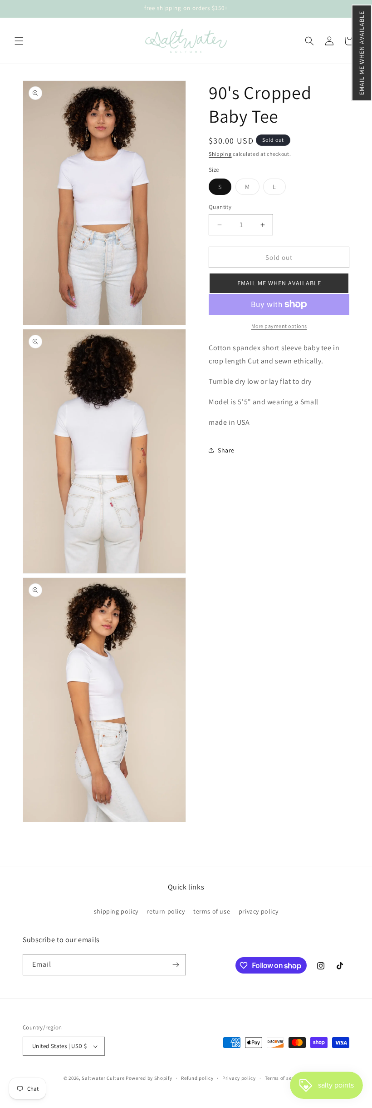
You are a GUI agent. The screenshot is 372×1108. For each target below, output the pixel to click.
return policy (166, 911)
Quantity (220, 207)
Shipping (220, 153)
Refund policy (197, 1078)
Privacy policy (239, 1078)
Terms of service (284, 1078)
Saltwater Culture (103, 1078)
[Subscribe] (176, 964)
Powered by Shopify (149, 1078)
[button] (362, 53)
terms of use (211, 911)
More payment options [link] (279, 326)
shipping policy (116, 911)
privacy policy (258, 911)
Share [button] (226, 450)
